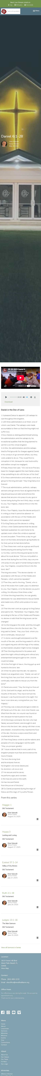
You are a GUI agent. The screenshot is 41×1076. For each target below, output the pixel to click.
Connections (5, 1042)
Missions (4, 1035)
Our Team (4, 1059)
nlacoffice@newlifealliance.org (17, 982)
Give (2, 1040)
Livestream (5, 1029)
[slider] (12, 397)
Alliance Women (7, 1074)
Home (3, 1024)
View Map (5, 968)
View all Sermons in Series (11, 947)
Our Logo (4, 1064)
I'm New (4, 1062)
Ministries (4, 1033)
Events (3, 1038)
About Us (4, 1055)
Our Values (5, 1057)
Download (8, 402)
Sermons (4, 1031)
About (3, 1026)
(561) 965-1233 (13, 979)
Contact (4, 1045)
